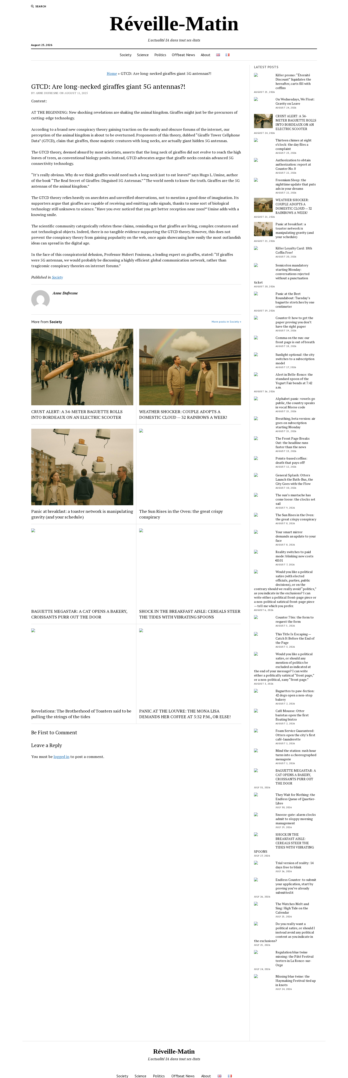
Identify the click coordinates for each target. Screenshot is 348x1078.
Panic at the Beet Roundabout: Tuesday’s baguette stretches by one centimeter (295, 300)
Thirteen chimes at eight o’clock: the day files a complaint (294, 144)
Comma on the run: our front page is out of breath (295, 340)
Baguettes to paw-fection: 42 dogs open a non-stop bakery (295, 695)
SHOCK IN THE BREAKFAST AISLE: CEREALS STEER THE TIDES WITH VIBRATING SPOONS (190, 614)
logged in (61, 756)
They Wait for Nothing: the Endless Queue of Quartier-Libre (295, 799)
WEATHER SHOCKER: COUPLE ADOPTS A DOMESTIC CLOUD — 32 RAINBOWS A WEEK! (183, 414)
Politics (160, 54)
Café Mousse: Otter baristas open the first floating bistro (292, 715)
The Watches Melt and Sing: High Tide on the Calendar (292, 908)
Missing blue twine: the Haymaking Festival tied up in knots (296, 980)
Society (125, 54)
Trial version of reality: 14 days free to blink (294, 865)
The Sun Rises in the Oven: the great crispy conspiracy (181, 514)
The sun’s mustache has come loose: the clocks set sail (295, 499)
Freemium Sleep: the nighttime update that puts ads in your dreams (296, 184)
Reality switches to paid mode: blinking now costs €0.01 (294, 556)
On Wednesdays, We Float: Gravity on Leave (295, 101)
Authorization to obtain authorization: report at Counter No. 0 (293, 164)
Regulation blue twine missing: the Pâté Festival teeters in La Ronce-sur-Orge (295, 958)
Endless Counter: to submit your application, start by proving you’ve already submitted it (296, 886)
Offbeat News (183, 54)
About (205, 54)
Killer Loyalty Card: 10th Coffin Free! (294, 250)
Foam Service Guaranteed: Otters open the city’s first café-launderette (295, 735)
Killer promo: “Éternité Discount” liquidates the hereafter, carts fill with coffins (293, 81)
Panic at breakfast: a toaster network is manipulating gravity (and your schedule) (82, 514)
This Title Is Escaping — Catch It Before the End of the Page (295, 638)
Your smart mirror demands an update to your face (296, 536)
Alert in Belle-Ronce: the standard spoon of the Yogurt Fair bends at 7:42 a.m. (294, 380)
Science (143, 54)
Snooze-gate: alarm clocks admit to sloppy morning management (296, 818)
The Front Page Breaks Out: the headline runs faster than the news (293, 442)
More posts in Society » (226, 321)
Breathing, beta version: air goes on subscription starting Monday (295, 422)
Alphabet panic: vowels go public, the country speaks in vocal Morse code (295, 403)
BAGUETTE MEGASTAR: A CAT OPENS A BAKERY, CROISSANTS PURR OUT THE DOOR (79, 614)
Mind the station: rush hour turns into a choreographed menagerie (296, 755)
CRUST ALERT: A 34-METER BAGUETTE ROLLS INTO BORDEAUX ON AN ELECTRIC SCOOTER (77, 414)
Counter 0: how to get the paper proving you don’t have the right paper (294, 322)
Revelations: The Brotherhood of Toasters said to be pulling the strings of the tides (81, 713)
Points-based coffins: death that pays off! (291, 460)
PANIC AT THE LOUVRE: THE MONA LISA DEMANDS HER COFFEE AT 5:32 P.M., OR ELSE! (185, 713)
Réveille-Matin (174, 23)
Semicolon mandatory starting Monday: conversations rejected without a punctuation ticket (281, 273)
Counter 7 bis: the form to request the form (295, 619)
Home (112, 73)
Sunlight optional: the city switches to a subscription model (295, 358)
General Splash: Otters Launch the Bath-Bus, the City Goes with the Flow (294, 479)
